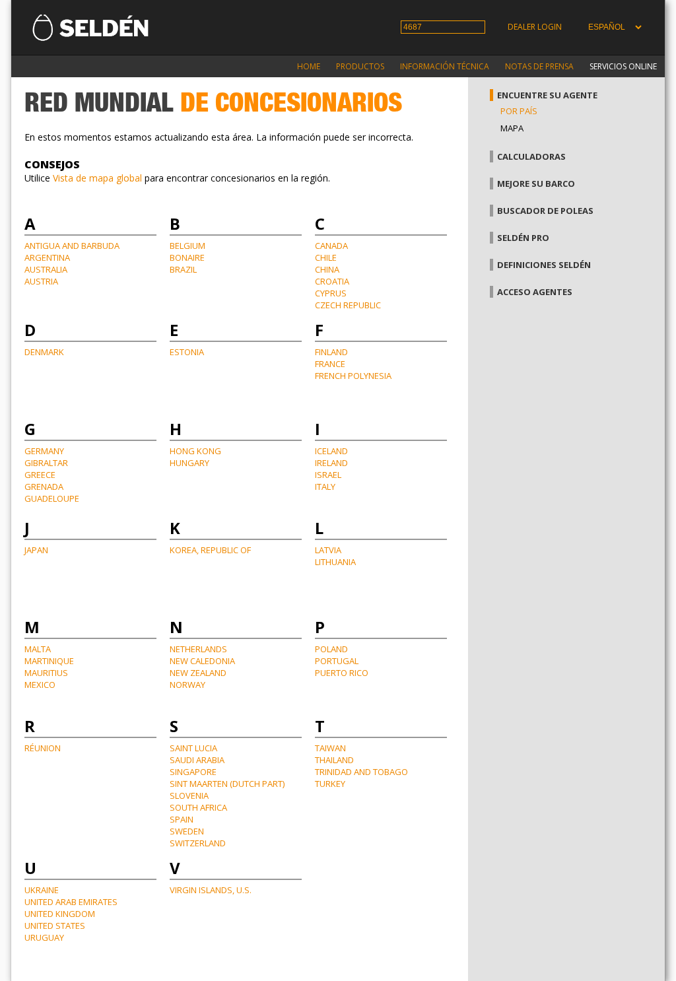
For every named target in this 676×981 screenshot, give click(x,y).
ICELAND (331, 451)
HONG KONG (195, 451)
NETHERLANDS (198, 649)
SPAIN (181, 819)
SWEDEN (187, 831)
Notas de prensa (539, 66)
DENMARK (44, 352)
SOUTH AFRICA (198, 807)
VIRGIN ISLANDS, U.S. (211, 890)
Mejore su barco (536, 183)
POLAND (331, 649)
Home (308, 66)
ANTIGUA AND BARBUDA (71, 246)
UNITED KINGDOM (59, 914)
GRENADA (43, 486)
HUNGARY (189, 463)
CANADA (331, 246)
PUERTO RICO (341, 673)
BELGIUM (187, 246)
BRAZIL (183, 269)
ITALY (325, 486)
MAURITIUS (46, 673)
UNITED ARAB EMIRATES (71, 902)
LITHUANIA (335, 562)
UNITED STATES (54, 925)
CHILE (326, 257)
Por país (518, 111)
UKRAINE (41, 890)
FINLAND (331, 352)
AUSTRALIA (45, 269)
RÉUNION (42, 748)
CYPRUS (331, 293)
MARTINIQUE (49, 661)
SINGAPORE (193, 772)
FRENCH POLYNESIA (353, 376)
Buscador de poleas (545, 211)
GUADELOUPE (51, 498)
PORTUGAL (336, 661)
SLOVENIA (189, 795)
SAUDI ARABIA (197, 760)
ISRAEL (328, 475)
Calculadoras (531, 156)
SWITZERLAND (198, 843)
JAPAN (36, 550)
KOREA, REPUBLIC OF (210, 550)
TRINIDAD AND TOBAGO (361, 772)
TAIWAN (330, 748)
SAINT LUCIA (193, 748)
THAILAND (334, 760)
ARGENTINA (47, 257)
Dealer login (535, 26)
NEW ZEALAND (198, 673)
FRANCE (330, 364)
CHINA (327, 269)
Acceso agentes (534, 292)
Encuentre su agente (547, 95)
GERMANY (44, 451)
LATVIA (328, 550)
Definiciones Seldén (544, 265)
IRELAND (331, 463)
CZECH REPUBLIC (348, 305)
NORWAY (187, 685)
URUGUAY (44, 937)
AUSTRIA (41, 281)
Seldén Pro (523, 238)
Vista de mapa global (97, 178)
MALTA (37, 649)
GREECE (39, 475)
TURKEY (330, 784)
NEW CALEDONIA (202, 661)
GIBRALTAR (46, 463)
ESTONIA (187, 352)
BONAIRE (187, 257)
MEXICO (39, 685)
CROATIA (332, 281)
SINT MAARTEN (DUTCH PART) (227, 784)
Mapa (512, 128)
